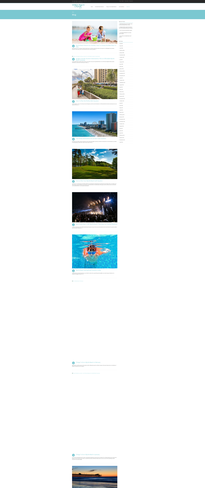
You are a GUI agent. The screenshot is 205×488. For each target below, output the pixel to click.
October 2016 (122, 80)
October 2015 (122, 100)
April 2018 (121, 66)
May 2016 (121, 89)
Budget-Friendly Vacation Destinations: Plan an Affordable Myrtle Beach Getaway (95, 59)
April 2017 (121, 77)
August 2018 (122, 61)
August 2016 (122, 84)
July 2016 (121, 87)
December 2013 (122, 139)
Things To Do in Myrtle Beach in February (88, 362)
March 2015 (121, 112)
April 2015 (121, 110)
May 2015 (121, 107)
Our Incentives (121, 6)
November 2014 (122, 121)
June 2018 (121, 64)
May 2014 (121, 130)
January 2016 (122, 96)
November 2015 (122, 98)
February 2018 (122, 71)
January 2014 (122, 137)
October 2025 (122, 57)
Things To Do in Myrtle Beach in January (88, 454)
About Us (128, 6)
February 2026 (122, 50)
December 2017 (122, 73)
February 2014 (122, 135)
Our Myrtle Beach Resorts (99, 6)
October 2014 (122, 123)
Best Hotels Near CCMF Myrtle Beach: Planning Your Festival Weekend (96, 224)
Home (92, 6)
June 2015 (121, 105)
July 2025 (121, 59)
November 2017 (122, 75)
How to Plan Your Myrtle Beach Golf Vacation (89, 181)
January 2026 (122, 52)
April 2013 (121, 142)
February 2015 (122, 114)
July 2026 (121, 43)
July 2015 (121, 103)
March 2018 (121, 68)
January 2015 (122, 116)
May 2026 (121, 45)
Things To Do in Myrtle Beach (111, 6)
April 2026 (121, 48)
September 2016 (122, 82)
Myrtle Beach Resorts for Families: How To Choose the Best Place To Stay (96, 46)
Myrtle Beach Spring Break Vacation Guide (88, 270)
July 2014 (121, 128)
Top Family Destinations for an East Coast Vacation (91, 138)
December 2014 (122, 119)
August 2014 (122, 126)
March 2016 (121, 91)
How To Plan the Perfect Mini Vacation (87, 101)
